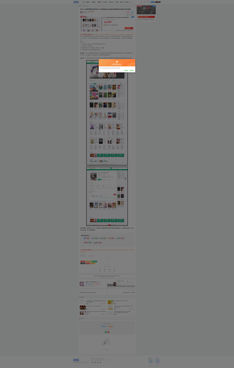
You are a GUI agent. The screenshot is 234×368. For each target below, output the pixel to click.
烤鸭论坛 (131, 70)
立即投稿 (126, 70)
